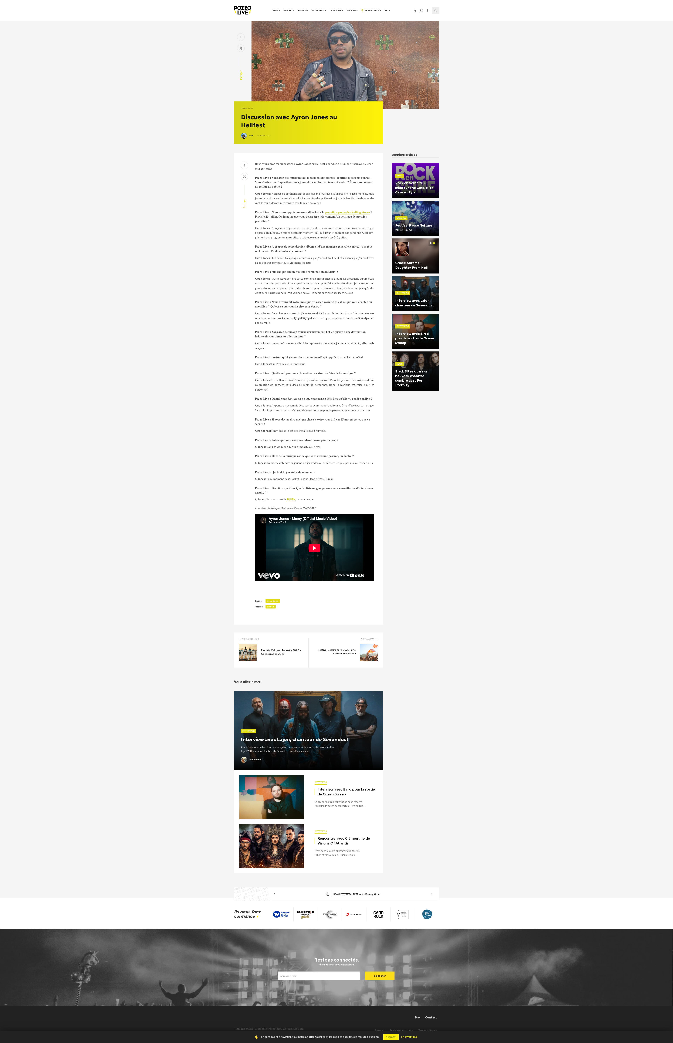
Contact (431, 1017)
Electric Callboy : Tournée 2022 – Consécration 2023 (281, 652)
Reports (288, 10)
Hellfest (270, 606)
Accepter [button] (391, 1036)
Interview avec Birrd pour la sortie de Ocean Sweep (346, 791)
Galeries (352, 10)
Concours (336, 10)
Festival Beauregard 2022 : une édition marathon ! (337, 651)
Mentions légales (427, 1030)
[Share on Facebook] (241, 37)
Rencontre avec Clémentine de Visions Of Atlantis (344, 840)
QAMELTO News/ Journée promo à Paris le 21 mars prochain (353, 894)
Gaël (251, 135)
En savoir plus (409, 1036)
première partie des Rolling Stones (347, 212)
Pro (387, 10)
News (276, 10)
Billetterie (371, 10)
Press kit (380, 1030)
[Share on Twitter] (241, 49)
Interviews (319, 10)
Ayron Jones (272, 601)
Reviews (303, 10)
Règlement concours (401, 1030)
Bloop (301, 1028)
